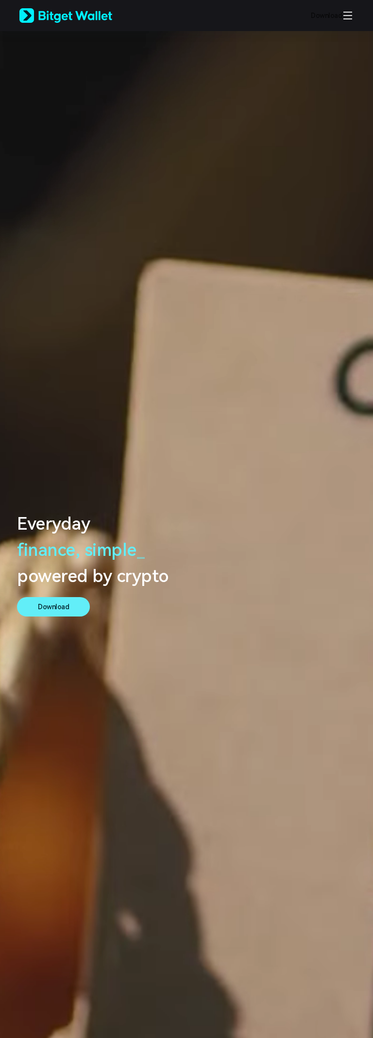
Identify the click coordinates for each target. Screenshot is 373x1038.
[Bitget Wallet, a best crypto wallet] (78, 15)
